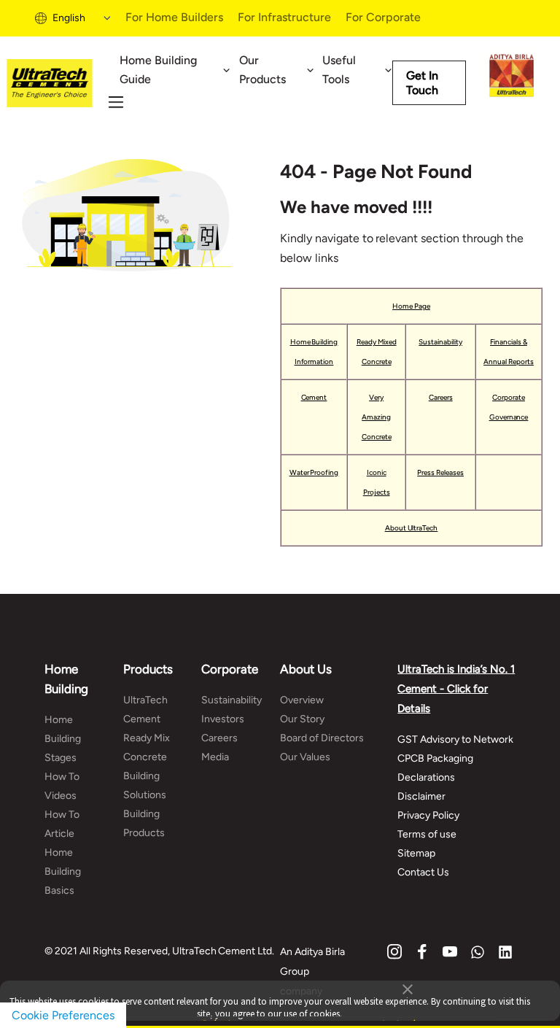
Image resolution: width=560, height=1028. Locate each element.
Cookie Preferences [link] (63, 1015)
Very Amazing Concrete (377, 417)
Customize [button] (403, 1017)
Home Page (411, 306)
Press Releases (440, 472)
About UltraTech (411, 528)
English (68, 18)
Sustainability (440, 342)
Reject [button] (217, 1017)
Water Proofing (314, 472)
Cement (314, 397)
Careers (441, 397)
